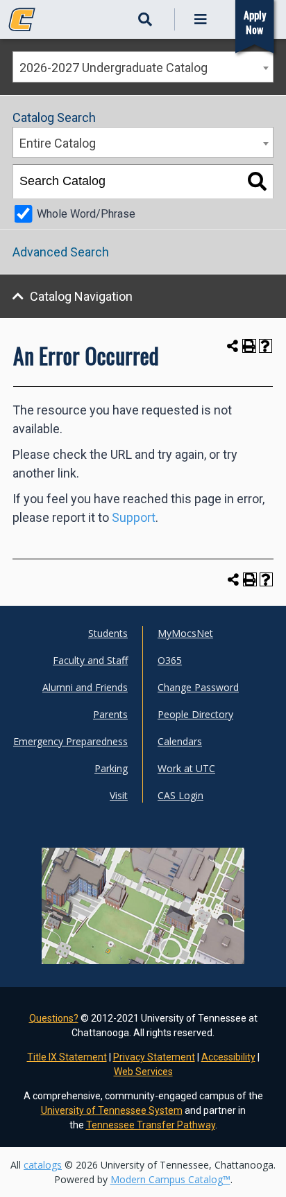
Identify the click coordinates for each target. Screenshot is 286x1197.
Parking (111, 768)
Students (108, 633)
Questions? (53, 1018)
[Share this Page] (232, 345)
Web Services (143, 1071)
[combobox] (143, 66)
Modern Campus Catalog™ (170, 1179)
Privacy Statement (154, 1057)
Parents (110, 714)
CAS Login (180, 795)
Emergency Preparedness (70, 741)
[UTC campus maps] (143, 938)
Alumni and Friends (85, 687)
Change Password (198, 687)
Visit (119, 795)
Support (133, 517)
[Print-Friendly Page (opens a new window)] (249, 346)
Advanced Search (60, 252)
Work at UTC (186, 768)
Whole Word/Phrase (86, 213)
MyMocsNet (185, 633)
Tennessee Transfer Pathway (150, 1124)
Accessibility (228, 1057)
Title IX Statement (67, 1057)
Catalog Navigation (81, 296)
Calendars (180, 741)
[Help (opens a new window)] (266, 346)
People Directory (195, 714)
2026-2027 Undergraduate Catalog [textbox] (113, 67)
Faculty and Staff (90, 660)
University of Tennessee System (112, 1110)
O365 (170, 660)
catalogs (43, 1164)
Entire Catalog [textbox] (57, 143)
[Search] (257, 181)
